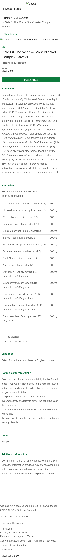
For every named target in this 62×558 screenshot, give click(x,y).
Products (12, 532)
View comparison (11, 555)
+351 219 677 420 (18, 516)
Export (3, 532)
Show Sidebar (10, 34)
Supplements (21, 18)
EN (3, 47)
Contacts (23, 532)
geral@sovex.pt (15, 523)
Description (31, 80)
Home (7, 18)
